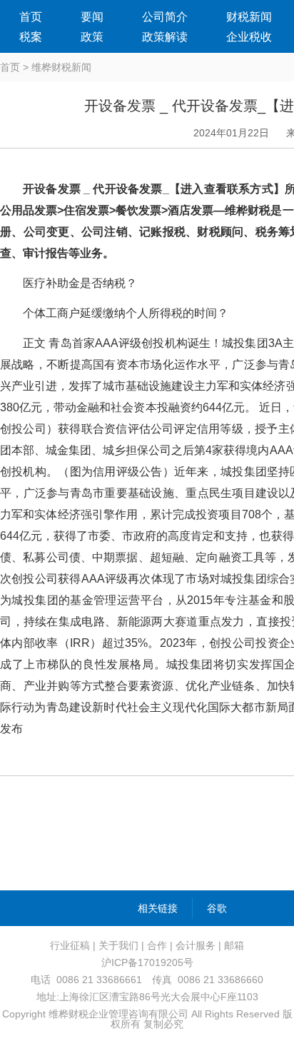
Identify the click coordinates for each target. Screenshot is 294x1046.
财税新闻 (249, 17)
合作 (157, 945)
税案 (30, 37)
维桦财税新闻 (61, 67)
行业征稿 (70, 945)
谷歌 (217, 908)
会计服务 (196, 945)
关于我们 (118, 945)
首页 (30, 17)
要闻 (92, 17)
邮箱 (234, 945)
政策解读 (165, 37)
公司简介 (165, 17)
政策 (92, 37)
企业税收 (249, 37)
